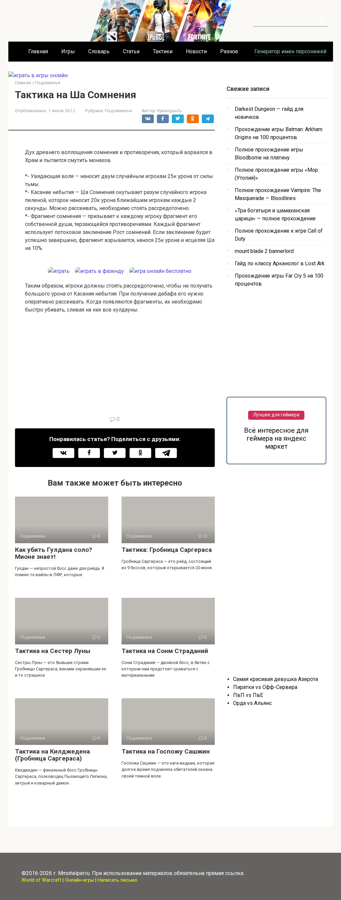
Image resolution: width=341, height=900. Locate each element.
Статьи (131, 51)
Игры (68, 51)
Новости (196, 51)
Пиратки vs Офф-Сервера (265, 687)
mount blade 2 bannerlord (264, 251)
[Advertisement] (120, 368)
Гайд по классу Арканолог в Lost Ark (280, 263)
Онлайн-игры (79, 880)
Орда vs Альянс (252, 703)
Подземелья (118, 110)
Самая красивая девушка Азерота (275, 679)
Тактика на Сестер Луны (52, 651)
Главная (38, 51)
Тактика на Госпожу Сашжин (166, 751)
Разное (229, 51)
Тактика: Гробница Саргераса (167, 550)
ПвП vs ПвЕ (248, 695)
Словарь (99, 51)
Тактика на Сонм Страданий (165, 651)
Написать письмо (118, 880)
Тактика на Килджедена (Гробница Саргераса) (52, 755)
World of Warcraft (41, 880)
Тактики (162, 51)
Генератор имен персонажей (290, 51)
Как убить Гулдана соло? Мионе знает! (53, 553)
